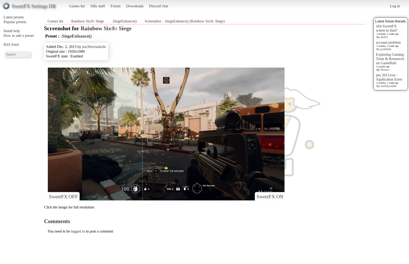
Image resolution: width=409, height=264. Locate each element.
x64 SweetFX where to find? (386, 28)
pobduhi (386, 49)
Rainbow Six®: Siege (87, 21)
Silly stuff (97, 6)
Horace (385, 69)
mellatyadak (388, 86)
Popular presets (15, 22)
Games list (77, 6)
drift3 (384, 37)
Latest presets (14, 17)
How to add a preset (19, 36)
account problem (388, 42)
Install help (12, 31)
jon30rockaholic (94, 47)
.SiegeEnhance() (124, 21)
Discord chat (158, 6)
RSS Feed (11, 45)
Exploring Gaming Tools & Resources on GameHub (390, 58)
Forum (115, 6)
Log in (395, 6)
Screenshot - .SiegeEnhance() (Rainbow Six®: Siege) (185, 21)
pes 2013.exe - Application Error (389, 77)
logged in (78, 231)
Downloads (134, 6)
